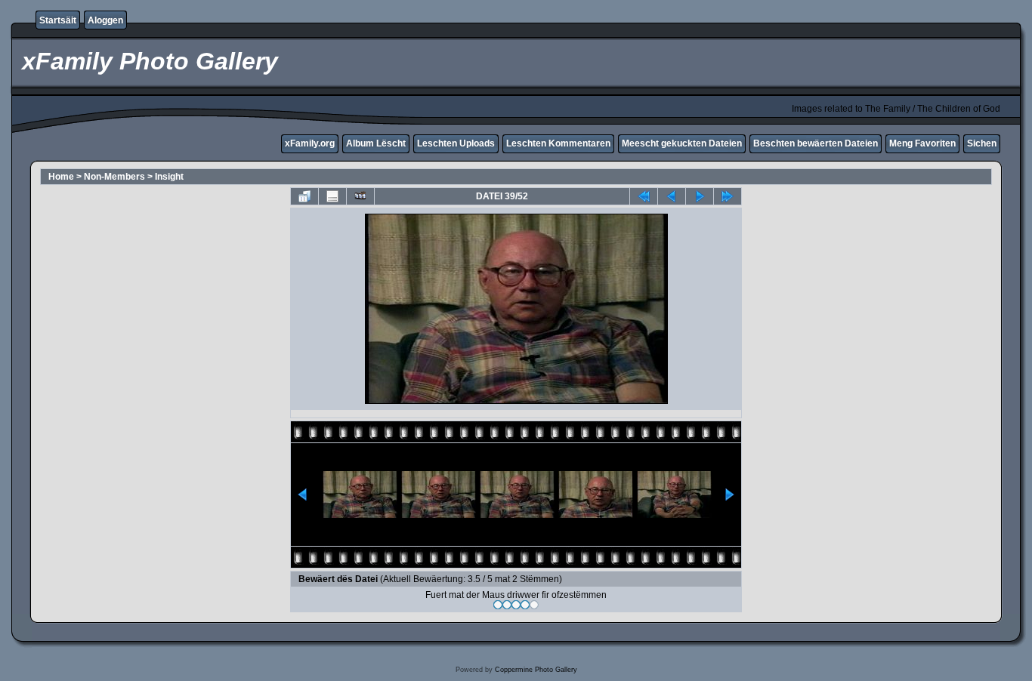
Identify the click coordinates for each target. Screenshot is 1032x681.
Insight (169, 176)
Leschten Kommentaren (558, 143)
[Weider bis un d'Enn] (727, 196)
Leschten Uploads (456, 143)
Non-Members (114, 176)
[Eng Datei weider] (671, 196)
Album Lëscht (376, 143)
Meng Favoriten (922, 143)
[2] (506, 604)
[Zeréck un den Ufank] (643, 196)
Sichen (981, 143)
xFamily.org (310, 143)
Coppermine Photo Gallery (536, 669)
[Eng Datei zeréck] (699, 196)
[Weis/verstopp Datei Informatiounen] (332, 196)
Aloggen (105, 20)
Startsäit (57, 20)
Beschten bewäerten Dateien (815, 143)
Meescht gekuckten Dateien (682, 143)
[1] (497, 604)
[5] (534, 604)
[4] (525, 604)
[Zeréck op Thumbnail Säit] (304, 196)
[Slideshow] (360, 196)
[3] (516, 604)
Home (61, 176)
